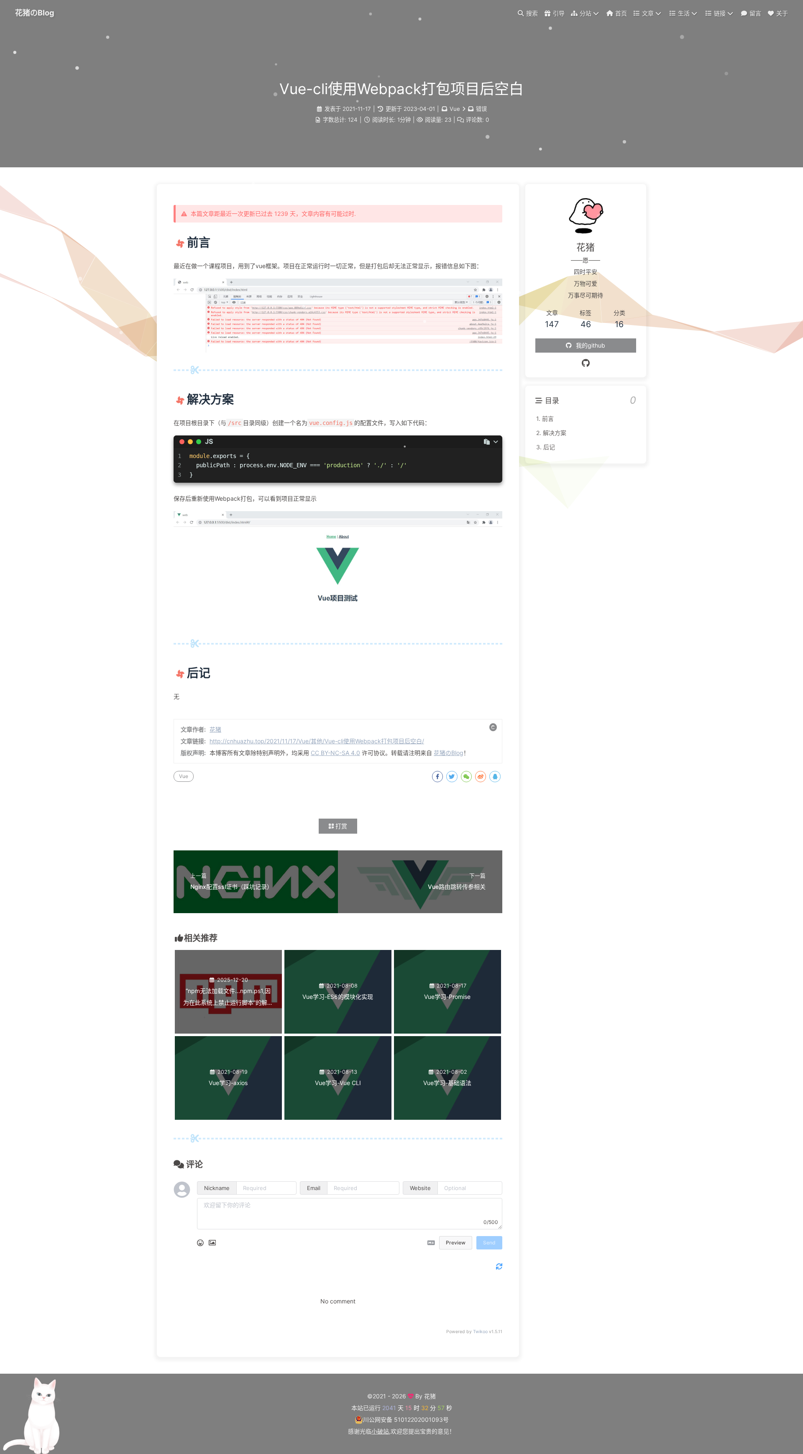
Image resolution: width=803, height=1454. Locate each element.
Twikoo (480, 1331)
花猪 (215, 729)
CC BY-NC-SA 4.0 (335, 752)
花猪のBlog (34, 12)
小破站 (380, 1431)
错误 (481, 108)
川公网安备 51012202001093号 (406, 1419)
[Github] (586, 363)
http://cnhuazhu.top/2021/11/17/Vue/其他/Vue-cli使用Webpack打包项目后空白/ (317, 741)
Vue (455, 108)
